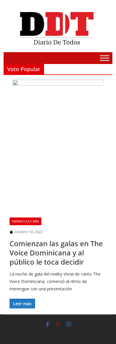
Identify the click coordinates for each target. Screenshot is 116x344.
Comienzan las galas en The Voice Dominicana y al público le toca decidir (56, 253)
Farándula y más (25, 221)
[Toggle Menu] (104, 58)
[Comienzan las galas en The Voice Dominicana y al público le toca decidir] (58, 146)
